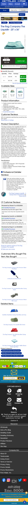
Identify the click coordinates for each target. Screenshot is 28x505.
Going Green (4, 459)
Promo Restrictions (7, 470)
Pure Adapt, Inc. (6, 473)
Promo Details (5, 467)
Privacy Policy (5, 464)
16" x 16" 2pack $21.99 (5, 96)
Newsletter (4, 438)
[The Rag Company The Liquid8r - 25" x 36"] (14, 32)
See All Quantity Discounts (20, 83)
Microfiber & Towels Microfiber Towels (12, 356)
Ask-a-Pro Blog (5, 430)
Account (17, 4)
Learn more (14, 503)
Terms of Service (6, 462)
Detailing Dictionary (7, 435)
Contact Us (19, 403)
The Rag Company (15, 22)
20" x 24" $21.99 (12, 95)
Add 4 (23, 80)
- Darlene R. (14, 420)
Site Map (3, 446)
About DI (3, 453)
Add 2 (23, 76)
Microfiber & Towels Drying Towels (11, 353)
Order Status (9, 404)
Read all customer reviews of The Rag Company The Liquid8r (11, 246)
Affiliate (2, 443)
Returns (14, 412)
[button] (24, 502)
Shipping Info (19, 395)
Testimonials (4, 456)
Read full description (9, 111)
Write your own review (8, 249)
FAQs (9, 394)
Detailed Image (14, 1)
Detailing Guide (5, 433)
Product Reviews (6, 441)
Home (4, 4)
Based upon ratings (7, 120)
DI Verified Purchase (9, 207)
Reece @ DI (22, 196)
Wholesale (4, 427)
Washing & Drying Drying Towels (11, 350)
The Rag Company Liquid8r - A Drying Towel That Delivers (17, 194)
